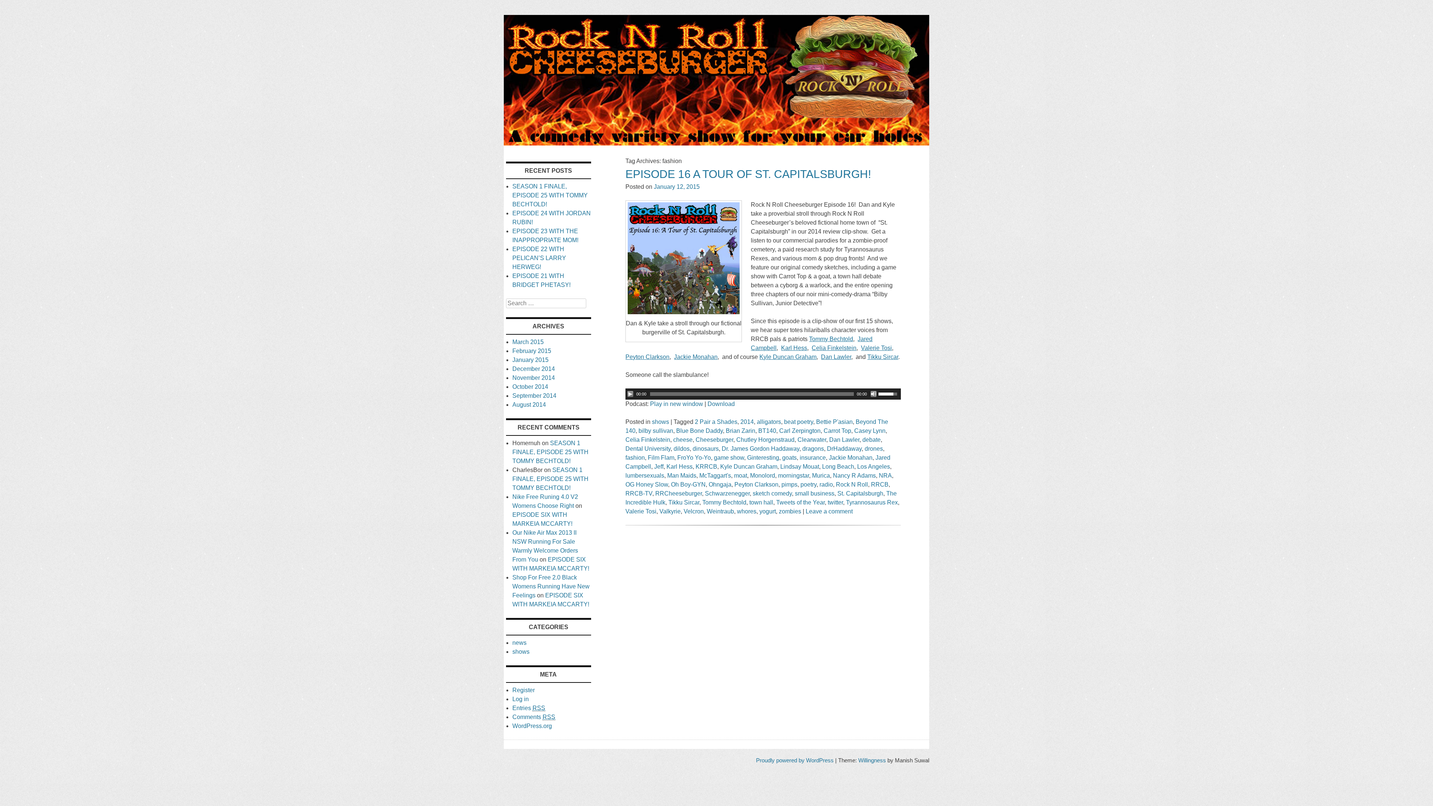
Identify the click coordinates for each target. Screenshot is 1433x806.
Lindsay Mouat (799, 466)
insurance (813, 457)
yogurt (767, 511)
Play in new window (676, 404)
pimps (789, 484)
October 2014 (530, 387)
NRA (885, 475)
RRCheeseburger (678, 493)
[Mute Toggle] (874, 394)
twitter (835, 502)
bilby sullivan (656, 431)
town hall (761, 502)
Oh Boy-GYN (688, 484)
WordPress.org (532, 726)
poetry (808, 484)
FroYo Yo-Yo (694, 457)
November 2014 (533, 378)
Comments (533, 717)
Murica (821, 475)
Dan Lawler (844, 440)
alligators (769, 422)
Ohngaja (720, 484)
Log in (520, 699)
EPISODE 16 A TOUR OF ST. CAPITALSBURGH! (748, 174)
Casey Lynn (870, 431)
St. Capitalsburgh (860, 493)
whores (746, 511)
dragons (813, 449)
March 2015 (528, 342)
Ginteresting (763, 457)
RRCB (880, 484)
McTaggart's (715, 475)
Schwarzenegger (727, 493)
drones (874, 449)
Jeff (659, 466)
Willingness (872, 760)
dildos (682, 449)
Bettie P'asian (834, 422)
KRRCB (706, 466)
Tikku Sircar (683, 502)
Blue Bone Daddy (699, 431)
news (519, 643)
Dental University (648, 449)
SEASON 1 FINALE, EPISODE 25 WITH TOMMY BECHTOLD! (550, 195)
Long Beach (838, 466)
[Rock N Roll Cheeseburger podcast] (716, 143)
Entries (528, 708)
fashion (635, 457)
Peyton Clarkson (756, 484)
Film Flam (661, 457)
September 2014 (534, 396)
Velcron (694, 511)
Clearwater (811, 440)
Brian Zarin (740, 431)
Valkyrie (670, 511)
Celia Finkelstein (647, 440)
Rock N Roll (852, 484)
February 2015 (531, 351)
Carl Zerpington (800, 431)
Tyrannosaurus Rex (872, 502)
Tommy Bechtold (724, 502)
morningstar (793, 475)
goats (789, 457)
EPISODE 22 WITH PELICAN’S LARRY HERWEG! (539, 258)
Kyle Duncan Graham (748, 466)
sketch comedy (772, 493)
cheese (683, 440)
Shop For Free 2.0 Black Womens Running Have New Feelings (551, 586)
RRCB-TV (638, 493)
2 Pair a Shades (716, 422)
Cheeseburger (714, 440)
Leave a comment (829, 511)
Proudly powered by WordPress (795, 760)
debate (871, 440)
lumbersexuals (644, 475)
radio (826, 484)
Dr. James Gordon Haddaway (760, 449)
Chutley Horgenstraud (765, 440)
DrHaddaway (844, 449)
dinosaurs (706, 449)
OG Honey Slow (646, 484)
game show (729, 457)
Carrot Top (837, 431)
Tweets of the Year (800, 502)
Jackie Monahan (850, 457)
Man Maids (681, 475)
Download (721, 404)
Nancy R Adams (854, 475)
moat (740, 475)
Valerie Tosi (640, 511)
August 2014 (529, 405)
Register (523, 690)
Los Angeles (873, 466)
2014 (747, 422)
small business (814, 493)
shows (660, 422)
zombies (790, 511)
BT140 (767, 431)
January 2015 (530, 360)
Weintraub (720, 511)
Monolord (762, 475)
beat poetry (798, 422)
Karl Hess (679, 466)
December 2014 (533, 369)
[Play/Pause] (630, 394)
